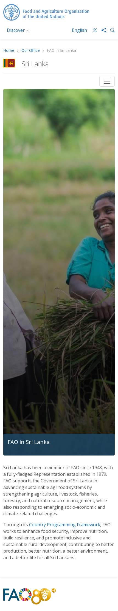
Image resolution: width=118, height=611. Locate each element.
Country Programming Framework (64, 525)
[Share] (101, 30)
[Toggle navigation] (107, 81)
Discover (16, 30)
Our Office (30, 50)
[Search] (110, 30)
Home (8, 50)
